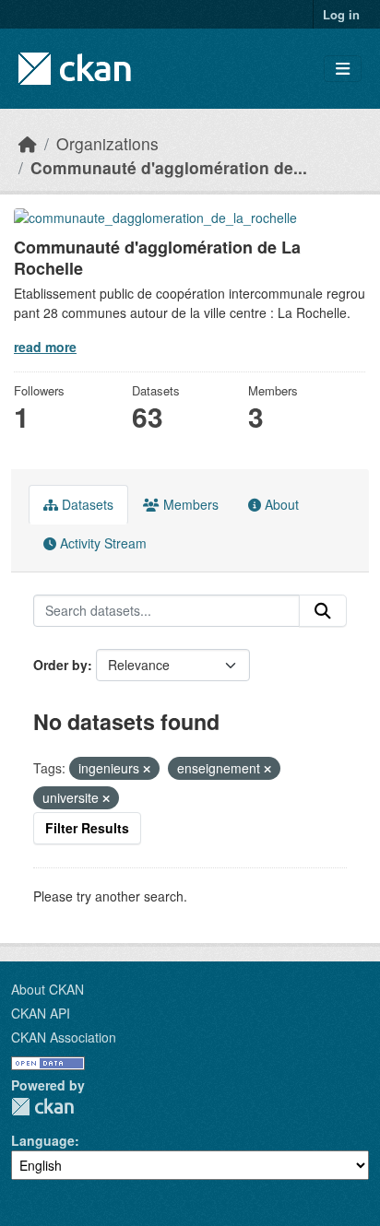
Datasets (85, 504)
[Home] (27, 143)
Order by (60, 664)
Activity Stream (101, 543)
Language (43, 1140)
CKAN (42, 1106)
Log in (341, 14)
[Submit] (323, 611)
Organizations (107, 143)
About (280, 504)
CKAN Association (63, 1037)
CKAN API (40, 1013)
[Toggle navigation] (343, 68)
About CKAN (47, 989)
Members (189, 504)
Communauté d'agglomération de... (168, 167)
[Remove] (146, 768)
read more (45, 346)
